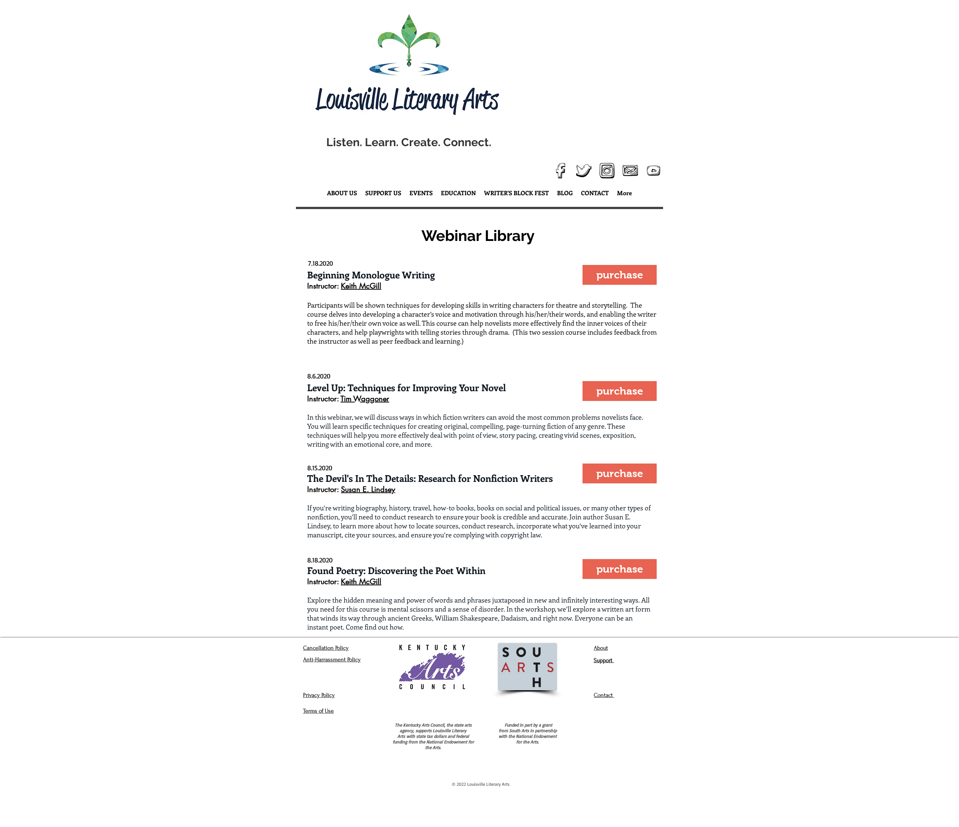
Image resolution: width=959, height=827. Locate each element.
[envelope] (630, 170)
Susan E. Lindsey (368, 489)
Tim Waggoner (365, 399)
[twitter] (584, 170)
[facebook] (560, 170)
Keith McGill (361, 581)
